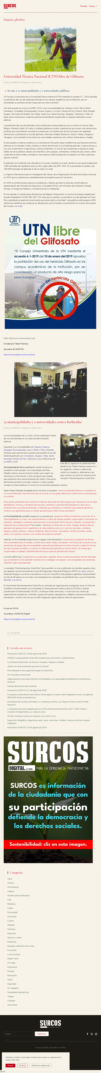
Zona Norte (12, 1005)
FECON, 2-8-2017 (12, 580)
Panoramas (12, 967)
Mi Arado (11, 963)
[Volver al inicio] (10, 6)
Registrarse (41, 1034)
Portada (83, 6)
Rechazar (22, 1065)
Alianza (10, 883)
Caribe (10, 908)
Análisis (11, 891)
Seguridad (11, 984)
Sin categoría (12, 988)
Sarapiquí (8, 450)
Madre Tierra (36, 82)
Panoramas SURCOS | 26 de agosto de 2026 (27, 727)
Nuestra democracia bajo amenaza (22, 686)
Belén (36, 450)
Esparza (46, 447)
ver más (18, 206)
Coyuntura (11, 916)
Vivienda (11, 1000)
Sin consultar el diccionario (19, 674)
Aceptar (10, 1065)
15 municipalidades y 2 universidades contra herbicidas (43, 422)
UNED (8, 461)
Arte (9, 899)
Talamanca (31, 458)
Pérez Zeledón (47, 450)
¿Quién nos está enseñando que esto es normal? (28, 666)
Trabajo (10, 996)
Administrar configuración (41, 1065)
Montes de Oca (19, 458)
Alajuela (38, 447)
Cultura (10, 920)
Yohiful (62, 1047)
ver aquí (81, 571)
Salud (9, 979)
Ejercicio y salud (14, 937)
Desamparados (19, 450)
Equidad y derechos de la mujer (20, 946)
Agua (9, 878)
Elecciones (12, 941)
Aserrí (30, 450)
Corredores (29, 456)
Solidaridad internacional (18, 992)
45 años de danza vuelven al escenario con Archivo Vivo (31, 716)
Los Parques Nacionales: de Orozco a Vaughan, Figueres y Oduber (35, 662)
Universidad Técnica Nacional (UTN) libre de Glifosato (44, 76)
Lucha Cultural (13, 954)
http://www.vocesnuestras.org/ (22, 338)
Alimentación (13, 887)
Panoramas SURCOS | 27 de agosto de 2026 (27, 690)
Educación (11, 933)
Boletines (11, 904)
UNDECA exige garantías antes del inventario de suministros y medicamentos (41, 658)
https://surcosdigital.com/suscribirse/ (19, 354)
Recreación (12, 975)
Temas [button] (92, 6)
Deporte (10, 925)
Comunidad (12, 912)
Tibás (45, 456)
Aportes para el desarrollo (18, 895)
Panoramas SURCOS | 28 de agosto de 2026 (27, 653)
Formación (12, 950)
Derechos (11, 929)
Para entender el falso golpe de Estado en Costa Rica (30, 670)
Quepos (38, 456)
